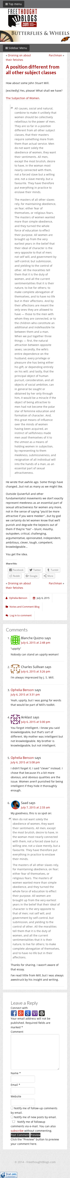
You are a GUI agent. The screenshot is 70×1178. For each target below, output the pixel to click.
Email (15, 1085)
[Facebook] (14, 1013)
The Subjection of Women (22, 98)
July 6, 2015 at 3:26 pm (35, 671)
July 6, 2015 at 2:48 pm (35, 642)
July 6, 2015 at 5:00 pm (35, 722)
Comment (17, 1032)
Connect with (19, 1008)
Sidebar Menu (17, 48)
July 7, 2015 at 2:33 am (35, 807)
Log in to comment (21, 615)
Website (16, 1096)
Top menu (15, 4)
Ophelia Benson (22, 690)
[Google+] (21, 1013)
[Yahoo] (35, 1013)
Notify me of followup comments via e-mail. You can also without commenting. (33, 1126)
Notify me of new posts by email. (35, 1117)
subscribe (17, 1130)
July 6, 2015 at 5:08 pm (25, 762)
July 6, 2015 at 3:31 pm (25, 694)
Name (16, 1073)
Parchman (55, 55)
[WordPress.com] (42, 1013)
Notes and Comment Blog (24, 606)
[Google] (28, 1013)
